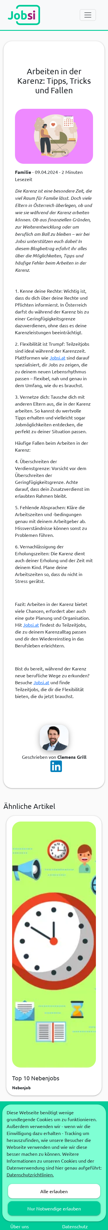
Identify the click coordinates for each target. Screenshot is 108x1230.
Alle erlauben (54, 1191)
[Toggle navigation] (88, 15)
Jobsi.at (57, 357)
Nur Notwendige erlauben (54, 1208)
